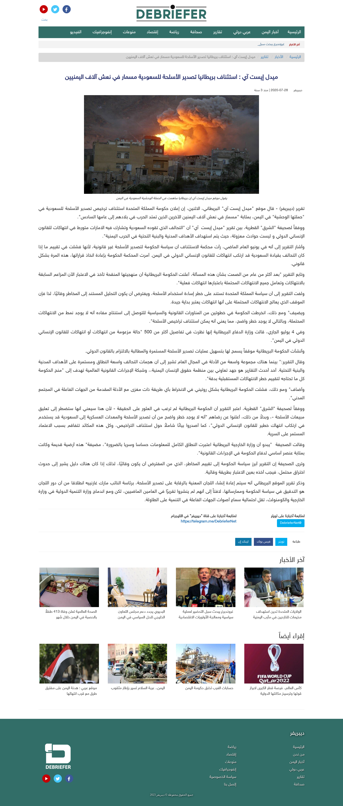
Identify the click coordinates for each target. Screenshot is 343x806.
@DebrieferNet (290, 523)
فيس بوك (263, 542)
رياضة (174, 32)
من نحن (298, 754)
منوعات (129, 32)
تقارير (217, 32)
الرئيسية (294, 32)
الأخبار (279, 57)
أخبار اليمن (270, 32)
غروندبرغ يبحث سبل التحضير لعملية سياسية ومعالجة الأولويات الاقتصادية (237, 44)
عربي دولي (242, 32)
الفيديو (75, 32)
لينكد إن (243, 542)
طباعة (296, 542)
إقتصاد (152, 32)
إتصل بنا (230, 784)
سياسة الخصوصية (223, 777)
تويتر (281, 542)
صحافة (196, 32)
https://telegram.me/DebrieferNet (208, 521)
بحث (44, 20)
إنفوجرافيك (102, 32)
